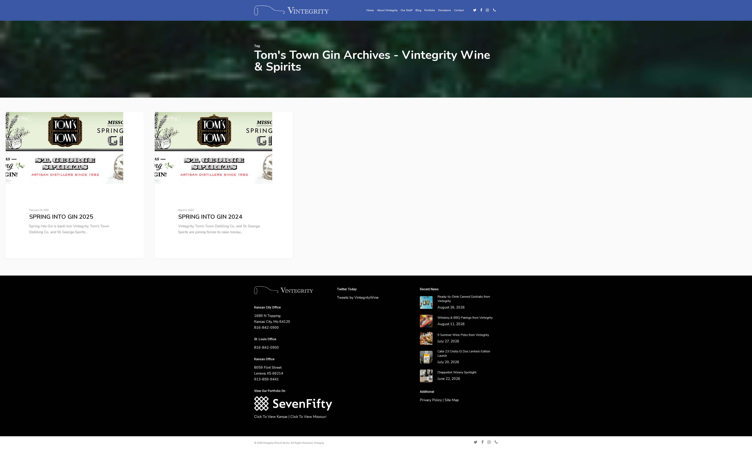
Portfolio (429, 10)
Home (370, 10)
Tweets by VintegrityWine (358, 297)
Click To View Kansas (270, 416)
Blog (418, 10)
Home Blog (20, 118)
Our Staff (406, 10)
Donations (444, 10)
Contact (459, 10)
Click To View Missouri (308, 416)
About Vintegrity (387, 10)
